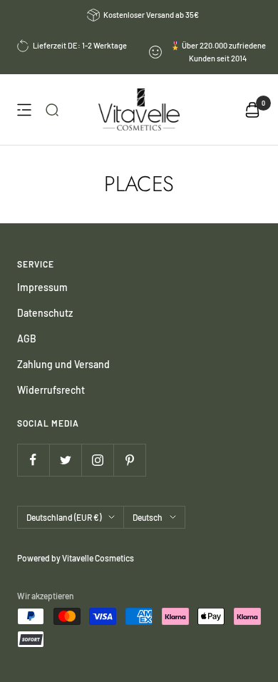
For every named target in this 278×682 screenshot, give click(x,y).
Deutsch (148, 517)
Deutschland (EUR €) (63, 517)
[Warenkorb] (252, 109)
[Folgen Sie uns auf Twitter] (65, 460)
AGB (26, 338)
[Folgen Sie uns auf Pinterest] (129, 460)
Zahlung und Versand (63, 364)
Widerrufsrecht (51, 390)
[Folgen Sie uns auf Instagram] (97, 460)
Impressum (42, 287)
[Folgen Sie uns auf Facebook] (33, 460)
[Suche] (52, 109)
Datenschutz (45, 313)
